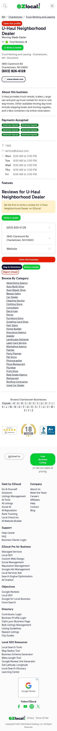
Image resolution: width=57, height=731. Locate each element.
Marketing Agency (16, 346)
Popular (6, 403)
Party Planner (13, 353)
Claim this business (28, 259)
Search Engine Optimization (17, 576)
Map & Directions (12, 267)
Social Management (13, 562)
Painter (10, 350)
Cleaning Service (15, 300)
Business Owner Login (14, 540)
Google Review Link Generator (18, 661)
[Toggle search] (5, 5)
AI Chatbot (7, 580)
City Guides (8, 635)
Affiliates (35, 499)
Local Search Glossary (14, 668)
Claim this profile (12, 23)
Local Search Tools (12, 647)
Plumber (11, 367)
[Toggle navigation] (52, 5)
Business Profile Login (14, 617)
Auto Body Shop (15, 286)
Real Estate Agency (16, 374)
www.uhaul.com (15, 79)
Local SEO (7, 555)
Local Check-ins (10, 517)
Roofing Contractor (17, 381)
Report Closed (10, 271)
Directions (12, 58)
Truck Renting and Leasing (40, 17)
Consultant (12, 307)
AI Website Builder (12, 521)
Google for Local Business (16, 598)
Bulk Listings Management (16, 624)
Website (12, 249)
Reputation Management (16, 565)
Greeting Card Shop (17, 321)
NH (3, 17)
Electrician (12, 311)
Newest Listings (10, 632)
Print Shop (12, 371)
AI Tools (6, 499)
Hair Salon (12, 325)
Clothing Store (14, 304)
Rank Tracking (9, 514)
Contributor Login (12, 614)
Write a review (14, 47)
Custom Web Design (13, 558)
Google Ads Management (16, 569)
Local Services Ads (12, 572)
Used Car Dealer (15, 385)
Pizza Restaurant (15, 364)
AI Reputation (9, 510)
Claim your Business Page (16, 621)
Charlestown (15, 17)
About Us (35, 489)
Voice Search (9, 602)
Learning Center (11, 672)
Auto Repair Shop (16, 290)
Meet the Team (38, 492)
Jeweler (10, 335)
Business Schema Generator (17, 654)
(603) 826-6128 (16, 227)
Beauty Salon (13, 293)
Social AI (6, 506)
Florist (9, 314)
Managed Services (12, 551)
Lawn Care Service (16, 343)
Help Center (8, 532)
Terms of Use (42, 717)
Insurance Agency (16, 332)
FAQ (4, 536)
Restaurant (12, 378)
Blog (32, 510)
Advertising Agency (17, 283)
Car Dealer (12, 297)
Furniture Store (14, 318)
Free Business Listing (42, 459)
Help (32, 503)
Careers (34, 496)
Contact (34, 506)
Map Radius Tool (11, 650)
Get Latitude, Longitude (15, 664)
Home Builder (14, 328)
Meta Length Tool (11, 657)
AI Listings (7, 503)
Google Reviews (10, 591)
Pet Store (11, 357)
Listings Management (14, 496)
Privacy (30, 717)
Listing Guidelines (11, 628)
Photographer (14, 360)
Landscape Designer (17, 339)
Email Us (15, 456)
